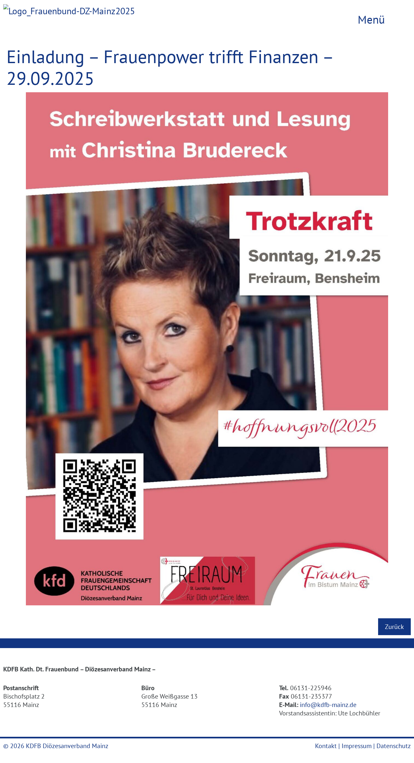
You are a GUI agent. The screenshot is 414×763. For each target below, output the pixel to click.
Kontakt (326, 746)
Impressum (357, 746)
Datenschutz (393, 746)
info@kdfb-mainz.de (328, 705)
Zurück (394, 627)
